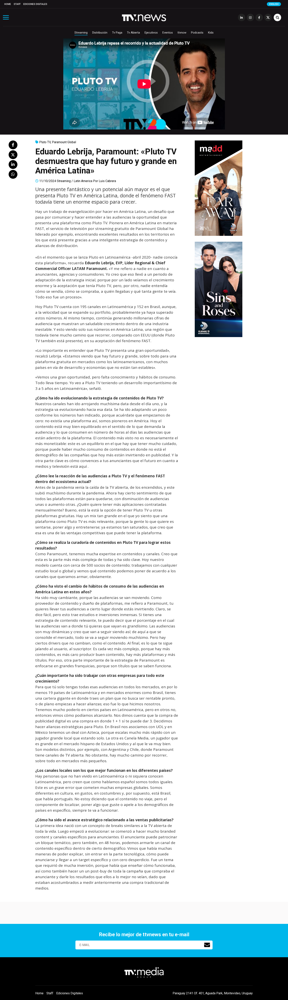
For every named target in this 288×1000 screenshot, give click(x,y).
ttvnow (182, 32)
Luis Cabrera (107, 181)
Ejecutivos (151, 32)
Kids (211, 32)
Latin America (83, 181)
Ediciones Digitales (35, 4)
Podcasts (197, 32)
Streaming (81, 32)
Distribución (99, 32)
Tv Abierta (133, 32)
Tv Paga (117, 32)
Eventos (167, 32)
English (274, 4)
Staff (17, 4)
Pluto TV (45, 142)
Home (7, 4)
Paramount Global (64, 142)
